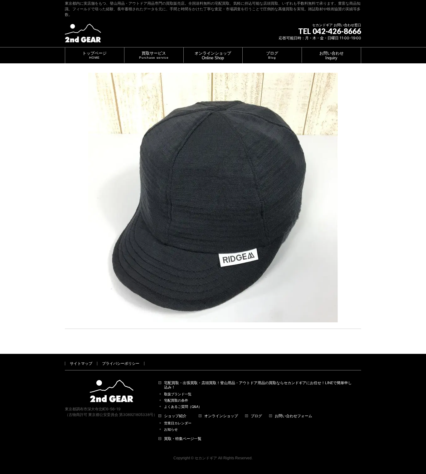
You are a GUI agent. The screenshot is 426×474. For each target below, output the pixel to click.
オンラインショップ (221, 416)
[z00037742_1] (213, 197)
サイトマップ (81, 363)
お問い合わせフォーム (293, 416)
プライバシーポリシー (120, 363)
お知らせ (171, 430)
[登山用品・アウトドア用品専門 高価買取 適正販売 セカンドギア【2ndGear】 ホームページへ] (83, 35)
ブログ (256, 416)
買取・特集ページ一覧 (182, 439)
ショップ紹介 (175, 416)
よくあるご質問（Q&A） (183, 407)
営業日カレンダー (177, 423)
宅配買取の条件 (176, 400)
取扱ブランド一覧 (177, 394)
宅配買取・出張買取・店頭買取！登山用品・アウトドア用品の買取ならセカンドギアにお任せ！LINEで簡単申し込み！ (258, 385)
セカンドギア (206, 458)
